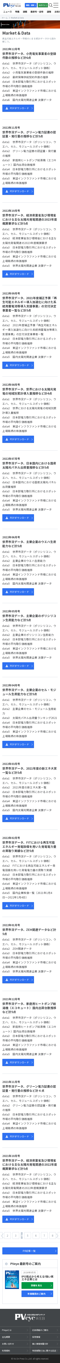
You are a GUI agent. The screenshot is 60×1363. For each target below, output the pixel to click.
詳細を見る (36, 1285)
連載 (25, 11)
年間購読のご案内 (37, 1293)
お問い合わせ (8, 1343)
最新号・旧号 (37, 11)
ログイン (42, 5)
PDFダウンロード (19, 108)
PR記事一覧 (29, 1251)
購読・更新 (30, 5)
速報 (49, 11)
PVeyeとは (7, 1330)
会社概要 (6, 1336)
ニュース (7, 11)
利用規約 (6, 1350)
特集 (17, 11)
